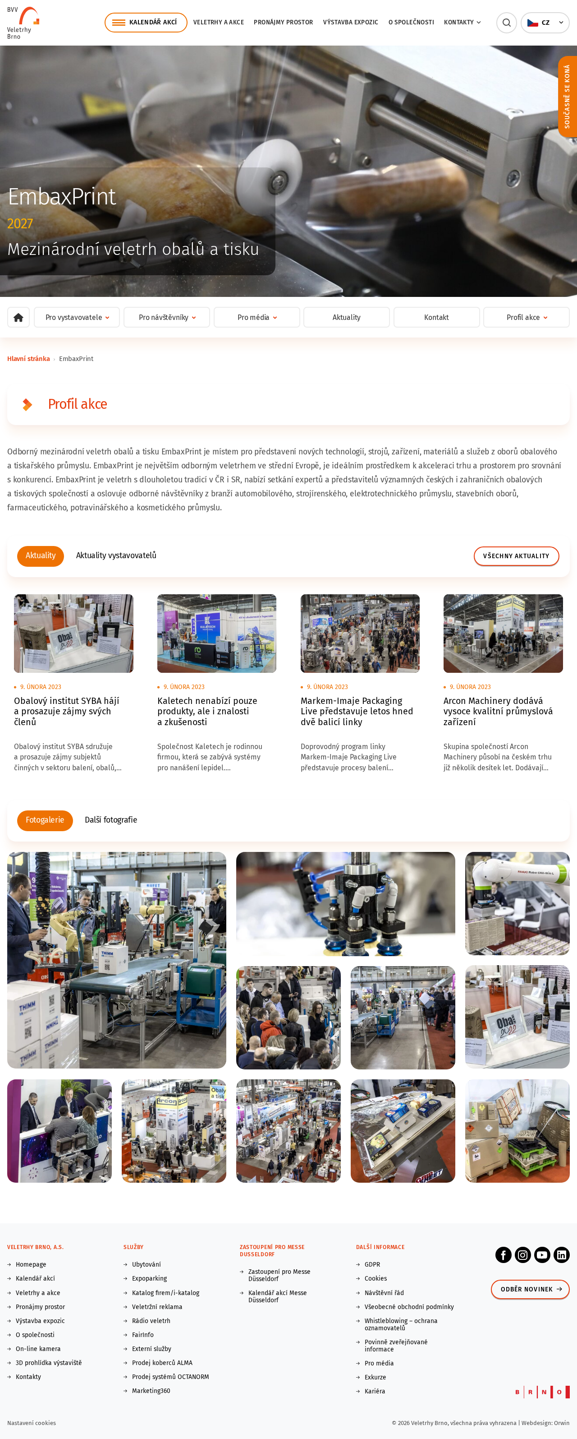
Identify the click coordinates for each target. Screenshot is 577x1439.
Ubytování (146, 1264)
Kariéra (375, 1391)
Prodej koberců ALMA (162, 1363)
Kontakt (436, 317)
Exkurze (375, 1377)
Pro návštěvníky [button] (163, 317)
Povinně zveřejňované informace (396, 1346)
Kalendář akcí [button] (153, 22)
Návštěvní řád (384, 1293)
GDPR (372, 1264)
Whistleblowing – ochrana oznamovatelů (401, 1325)
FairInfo (143, 1335)
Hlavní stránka (28, 359)
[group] (40, 556)
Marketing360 (151, 1391)
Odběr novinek (527, 1289)
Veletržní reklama (157, 1307)
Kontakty (28, 1377)
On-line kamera (38, 1349)
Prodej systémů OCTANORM (170, 1377)
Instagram (523, 1255)
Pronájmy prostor (283, 22)
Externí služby (151, 1349)
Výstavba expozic (350, 22)
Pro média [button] (254, 317)
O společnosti (411, 22)
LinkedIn (562, 1255)
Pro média (379, 1363)
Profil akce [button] (523, 317)
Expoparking (149, 1278)
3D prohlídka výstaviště (49, 1363)
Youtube (542, 1255)
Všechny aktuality (516, 556)
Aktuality (347, 317)
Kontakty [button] (459, 22)
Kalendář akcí (35, 1278)
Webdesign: (538, 1423)
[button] (506, 22)
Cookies (376, 1278)
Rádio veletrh (151, 1321)
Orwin (562, 1423)
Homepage (31, 1264)
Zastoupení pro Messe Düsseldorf (279, 1275)
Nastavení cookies (31, 1423)
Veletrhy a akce (218, 22)
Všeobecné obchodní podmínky (409, 1307)
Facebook (503, 1255)
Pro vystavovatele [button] (74, 317)
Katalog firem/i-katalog (165, 1293)
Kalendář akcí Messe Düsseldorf (277, 1297)
